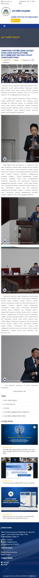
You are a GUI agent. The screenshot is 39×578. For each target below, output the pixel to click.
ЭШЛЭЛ (6, 408)
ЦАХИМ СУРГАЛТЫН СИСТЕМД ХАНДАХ (24, 17)
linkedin (5, 565)
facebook (6, 562)
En (21, 3)
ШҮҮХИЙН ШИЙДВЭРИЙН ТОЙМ (14, 416)
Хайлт (33, 1)
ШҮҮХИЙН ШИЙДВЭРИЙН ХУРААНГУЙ (16, 412)
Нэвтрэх (16, 20)
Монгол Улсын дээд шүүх (9, 552)
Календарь (6, 3)
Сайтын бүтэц (7, 1)
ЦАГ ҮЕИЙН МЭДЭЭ (10, 400)
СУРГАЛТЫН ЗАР (9, 404)
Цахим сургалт (5, 554)
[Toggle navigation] (4, 26)
